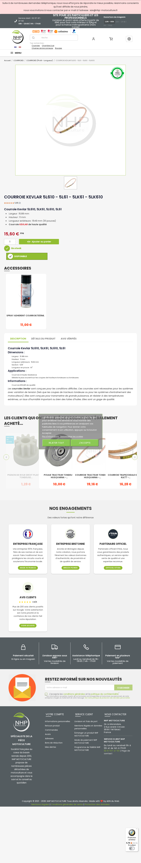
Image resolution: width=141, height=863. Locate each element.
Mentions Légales (40, 804)
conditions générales (74, 694)
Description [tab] (18, 338)
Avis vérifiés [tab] (69, 338)
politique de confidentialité (105, 694)
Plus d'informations (50, 436)
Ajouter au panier (41, 241)
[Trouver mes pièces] (129, 39)
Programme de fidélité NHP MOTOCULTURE (87, 748)
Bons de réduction (54, 742)
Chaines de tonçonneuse (42, 48)
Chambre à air (48, 45)
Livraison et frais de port (85, 721)
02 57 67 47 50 (112, 750)
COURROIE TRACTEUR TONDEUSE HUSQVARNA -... (92, 476)
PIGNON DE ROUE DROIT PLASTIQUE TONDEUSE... (26, 476)
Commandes (51, 730)
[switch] (132, 848)
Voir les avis (28, 626)
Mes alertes (50, 747)
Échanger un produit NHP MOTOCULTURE (86, 734)
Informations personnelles (57, 721)
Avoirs (48, 734)
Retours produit (52, 725)
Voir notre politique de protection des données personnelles (107, 698)
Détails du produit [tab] (43, 338)
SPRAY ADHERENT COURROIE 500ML (25, 315)
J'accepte (84, 442)
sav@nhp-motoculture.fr (104, 10)
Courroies (36, 45)
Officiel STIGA (113, 568)
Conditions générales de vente (67, 804)
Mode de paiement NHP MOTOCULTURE (85, 741)
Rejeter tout (56, 442)
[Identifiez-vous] (93, 39)
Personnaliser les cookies (71, 436)
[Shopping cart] (111, 39)
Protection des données (97, 804)
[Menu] (136, 829)
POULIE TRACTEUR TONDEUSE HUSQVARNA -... (59, 476)
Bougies (58, 48)
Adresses (49, 738)
